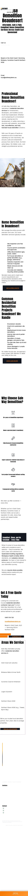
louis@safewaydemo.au (10, 810)
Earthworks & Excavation (8, 800)
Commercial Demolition (7, 792)
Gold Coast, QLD (9, 812)
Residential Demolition (7, 787)
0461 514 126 (5, 45)
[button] (13, 288)
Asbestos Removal (6, 796)
